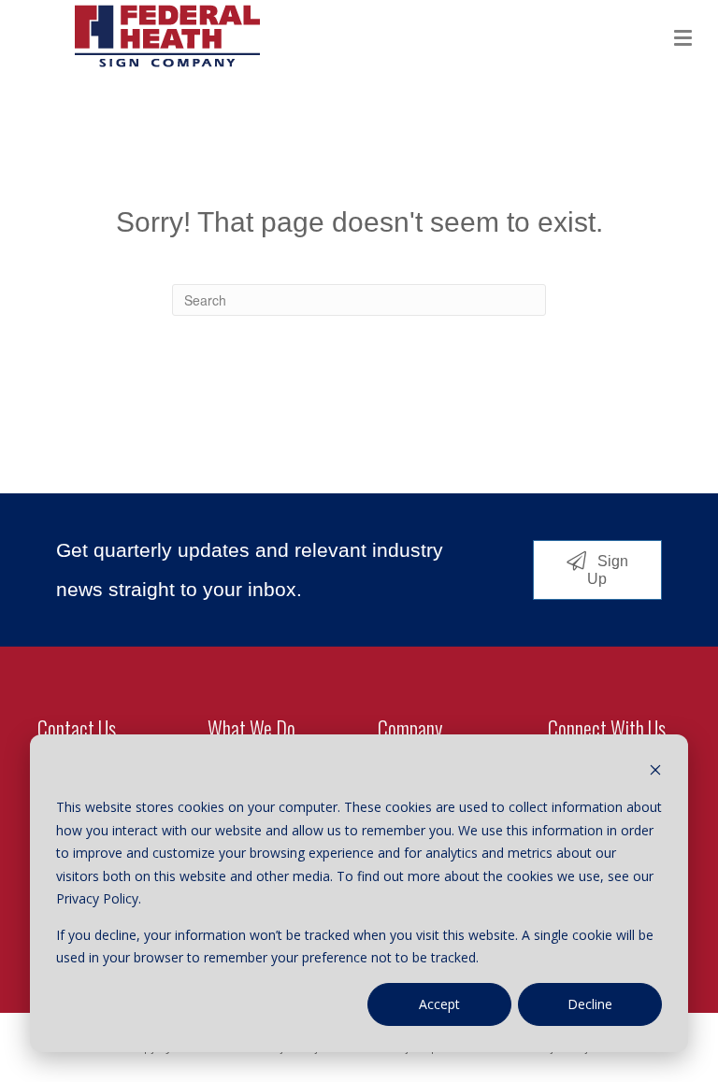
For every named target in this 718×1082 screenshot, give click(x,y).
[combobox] (359, 300)
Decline (589, 1004)
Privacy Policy (97, 898)
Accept (439, 1004)
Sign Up (607, 569)
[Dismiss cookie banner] (655, 772)
